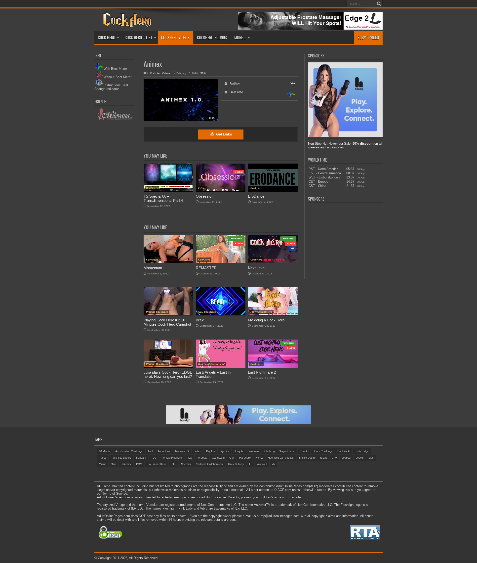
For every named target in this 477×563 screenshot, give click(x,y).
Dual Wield (343, 451)
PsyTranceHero (156, 464)
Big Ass (210, 451)
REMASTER (206, 268)
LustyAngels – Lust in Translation (213, 374)
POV (139, 464)
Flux (189, 457)
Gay (232, 457)
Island (323, 457)
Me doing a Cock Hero (266, 320)
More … (240, 38)
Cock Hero (106, 38)
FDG (154, 457)
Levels (360, 457)
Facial (102, 457)
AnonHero (164, 451)
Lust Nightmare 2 (262, 372)
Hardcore (245, 457)
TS (250, 464)
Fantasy (141, 457)
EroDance (256, 196)
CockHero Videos (175, 38)
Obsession (204, 196)
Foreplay (202, 457)
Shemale (186, 464)
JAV (334, 457)
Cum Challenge (323, 451)
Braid (200, 320)
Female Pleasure (171, 457)
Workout (262, 464)
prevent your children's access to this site (271, 497)
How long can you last (281, 457)
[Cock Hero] (126, 24)
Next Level (256, 268)
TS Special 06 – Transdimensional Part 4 (163, 198)
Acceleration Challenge (129, 451)
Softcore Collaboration (209, 464)
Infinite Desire (307, 457)
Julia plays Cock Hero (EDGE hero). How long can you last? (168, 374)
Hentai (259, 457)
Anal (150, 451)
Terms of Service (114, 493)
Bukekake (253, 451)
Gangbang (218, 457)
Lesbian (346, 457)
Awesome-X (181, 451)
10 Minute (105, 451)
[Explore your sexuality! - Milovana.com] (114, 119)
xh (273, 464)
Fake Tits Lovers (121, 457)
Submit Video (368, 38)
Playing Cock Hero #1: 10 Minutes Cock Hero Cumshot (167, 322)
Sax (292, 83)
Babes (197, 451)
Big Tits (224, 451)
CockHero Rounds (212, 38)
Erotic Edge (362, 451)
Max (371, 457)
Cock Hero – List (138, 38)
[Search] (379, 3)
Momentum (153, 268)
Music (102, 464)
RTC (173, 464)
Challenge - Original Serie (279, 451)
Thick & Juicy (236, 464)
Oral (113, 464)
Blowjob (238, 451)
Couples (305, 451)
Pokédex (126, 464)
